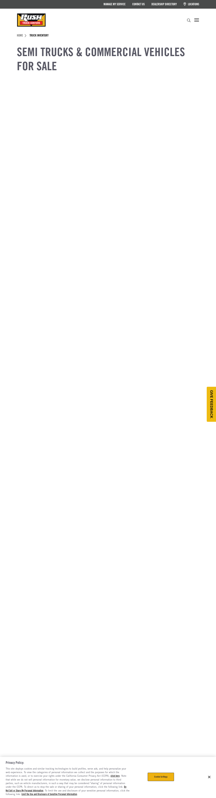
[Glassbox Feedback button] (211, 404)
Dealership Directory (164, 4)
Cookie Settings (161, 776)
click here (115, 775)
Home (20, 35)
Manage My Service (115, 4)
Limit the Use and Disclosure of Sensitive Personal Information (49, 794)
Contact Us (138, 4)
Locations (193, 4)
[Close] (209, 777)
